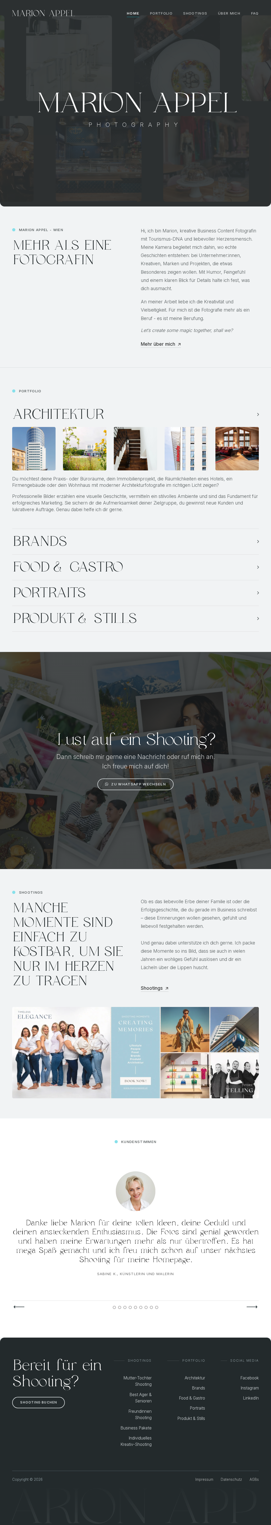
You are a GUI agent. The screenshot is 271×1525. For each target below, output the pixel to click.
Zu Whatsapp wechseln (138, 784)
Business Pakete (136, 1427)
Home (133, 13)
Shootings (195, 13)
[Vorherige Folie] (18, 1306)
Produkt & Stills (191, 1418)
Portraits (197, 1408)
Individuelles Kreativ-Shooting (136, 1441)
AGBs (254, 1479)
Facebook (249, 1377)
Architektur (195, 1377)
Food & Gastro (192, 1398)
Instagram (250, 1388)
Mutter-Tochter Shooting (137, 1381)
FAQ (255, 13)
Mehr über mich (158, 344)
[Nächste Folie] (252, 1306)
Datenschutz (231, 1479)
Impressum (204, 1479)
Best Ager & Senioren (140, 1398)
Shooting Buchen (38, 1402)
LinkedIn (251, 1398)
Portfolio (161, 13)
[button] (135, 414)
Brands (198, 1388)
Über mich (229, 13)
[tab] (114, 1307)
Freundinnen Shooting (140, 1414)
